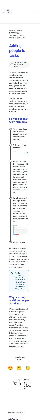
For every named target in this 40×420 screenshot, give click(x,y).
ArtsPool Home (14, 419)
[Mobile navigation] (37, 12)
